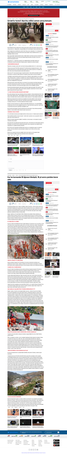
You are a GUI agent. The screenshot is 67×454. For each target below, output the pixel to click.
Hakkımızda (23, 452)
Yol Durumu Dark (10, 441)
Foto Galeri (36, 4)
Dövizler (33, 441)
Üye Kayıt (45, 441)
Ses (14, 135)
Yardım (17, 135)
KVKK (36, 452)
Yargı (23, 407)
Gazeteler (51, 4)
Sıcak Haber (40, 445)
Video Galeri (40, 441)
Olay (11, 135)
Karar (12, 407)
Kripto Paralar (56, 436)
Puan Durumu (33, 436)
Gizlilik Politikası (30, 452)
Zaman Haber (9, 18)
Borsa (9, 436)
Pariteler (44, 436)
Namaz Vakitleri (14, 436)
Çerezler (33, 452)
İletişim (26, 452)
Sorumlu (20, 407)
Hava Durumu (27, 436)
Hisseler (39, 436)
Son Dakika (9, 4)
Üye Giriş (45, 440)
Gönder (10, 170)
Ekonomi (24, 4)
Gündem (19, 4)
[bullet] (20, 170)
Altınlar (33, 440)
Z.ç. (20, 135)
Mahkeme (16, 407)
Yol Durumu (50, 436)
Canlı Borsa (25, 440)
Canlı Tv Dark (18, 440)
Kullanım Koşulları (39, 452)
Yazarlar (46, 4)
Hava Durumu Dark (10, 440)
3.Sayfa (17, 18)
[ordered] (19, 170)
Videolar (41, 4)
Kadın (32, 4)
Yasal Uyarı (44, 452)
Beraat (9, 407)
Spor (28, 4)
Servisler (14, 4)
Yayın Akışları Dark (18, 441)
